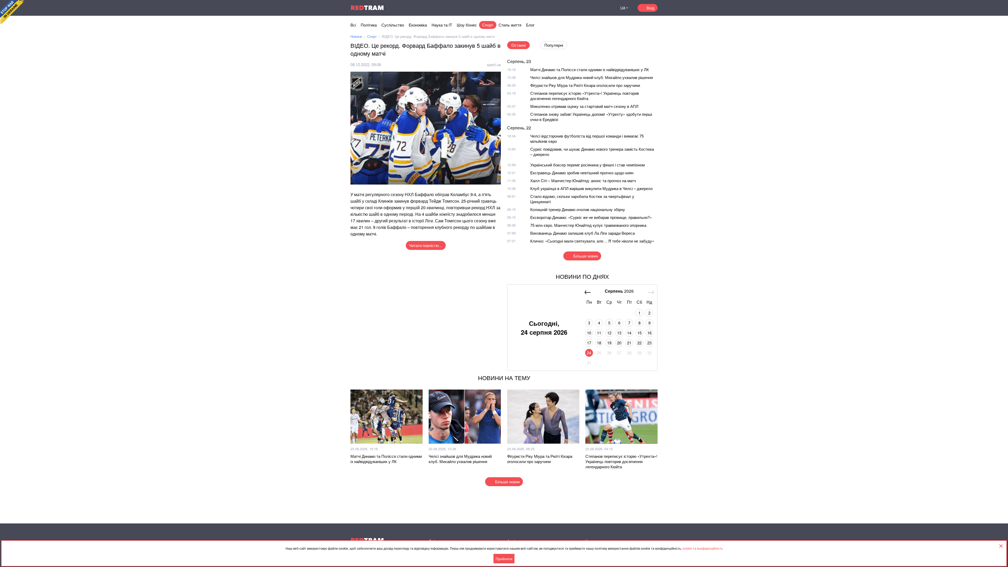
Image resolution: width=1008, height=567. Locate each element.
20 (619, 342)
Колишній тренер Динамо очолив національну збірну (577, 209)
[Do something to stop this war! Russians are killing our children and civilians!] (12, 12)
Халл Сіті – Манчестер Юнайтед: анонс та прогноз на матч (583, 180)
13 (619, 332)
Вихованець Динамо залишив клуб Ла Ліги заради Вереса (582, 233)
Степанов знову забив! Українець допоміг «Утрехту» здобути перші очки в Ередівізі (591, 116)
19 (609, 342)
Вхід (650, 7)
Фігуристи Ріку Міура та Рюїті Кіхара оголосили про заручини (585, 85)
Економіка (418, 25)
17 (589, 342)
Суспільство (392, 25)
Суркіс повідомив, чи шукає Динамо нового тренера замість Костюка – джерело (592, 151)
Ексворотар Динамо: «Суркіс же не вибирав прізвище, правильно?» (591, 217)
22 (639, 342)
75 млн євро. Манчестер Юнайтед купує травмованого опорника (588, 225)
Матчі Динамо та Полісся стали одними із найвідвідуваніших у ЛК (589, 69)
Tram (367, 8)
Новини (356, 36)
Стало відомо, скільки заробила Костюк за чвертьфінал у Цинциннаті (582, 198)
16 (649, 332)
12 (609, 332)
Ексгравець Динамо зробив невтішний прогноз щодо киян (581, 172)
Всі (353, 25)
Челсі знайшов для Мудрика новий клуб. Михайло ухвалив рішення (591, 77)
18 (599, 342)
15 (639, 332)
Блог (530, 25)
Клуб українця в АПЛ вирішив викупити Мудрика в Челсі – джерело (591, 188)
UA (622, 7)
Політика (369, 25)
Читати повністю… (426, 245)
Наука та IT (442, 25)
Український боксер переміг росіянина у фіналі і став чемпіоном (587, 164)
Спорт (487, 25)
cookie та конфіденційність (702, 548)
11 (599, 332)
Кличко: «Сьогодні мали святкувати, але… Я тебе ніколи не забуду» (592, 241)
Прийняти (504, 558)
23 (649, 342)
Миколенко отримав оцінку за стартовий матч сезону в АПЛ (584, 106)
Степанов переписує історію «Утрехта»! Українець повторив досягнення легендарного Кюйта (584, 95)
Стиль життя (509, 25)
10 (589, 332)
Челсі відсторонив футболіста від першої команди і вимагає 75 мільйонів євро (587, 138)
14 (629, 332)
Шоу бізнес (467, 25)
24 (589, 352)
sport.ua (494, 64)
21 (629, 342)
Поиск (605, 8)
